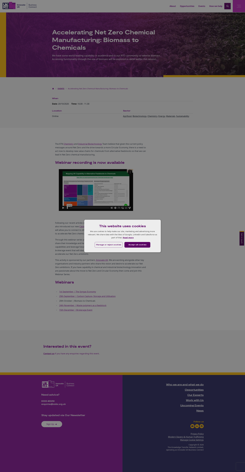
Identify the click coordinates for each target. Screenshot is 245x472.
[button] (109, 244)
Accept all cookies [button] (137, 245)
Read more (128, 237)
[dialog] (122, 236)
